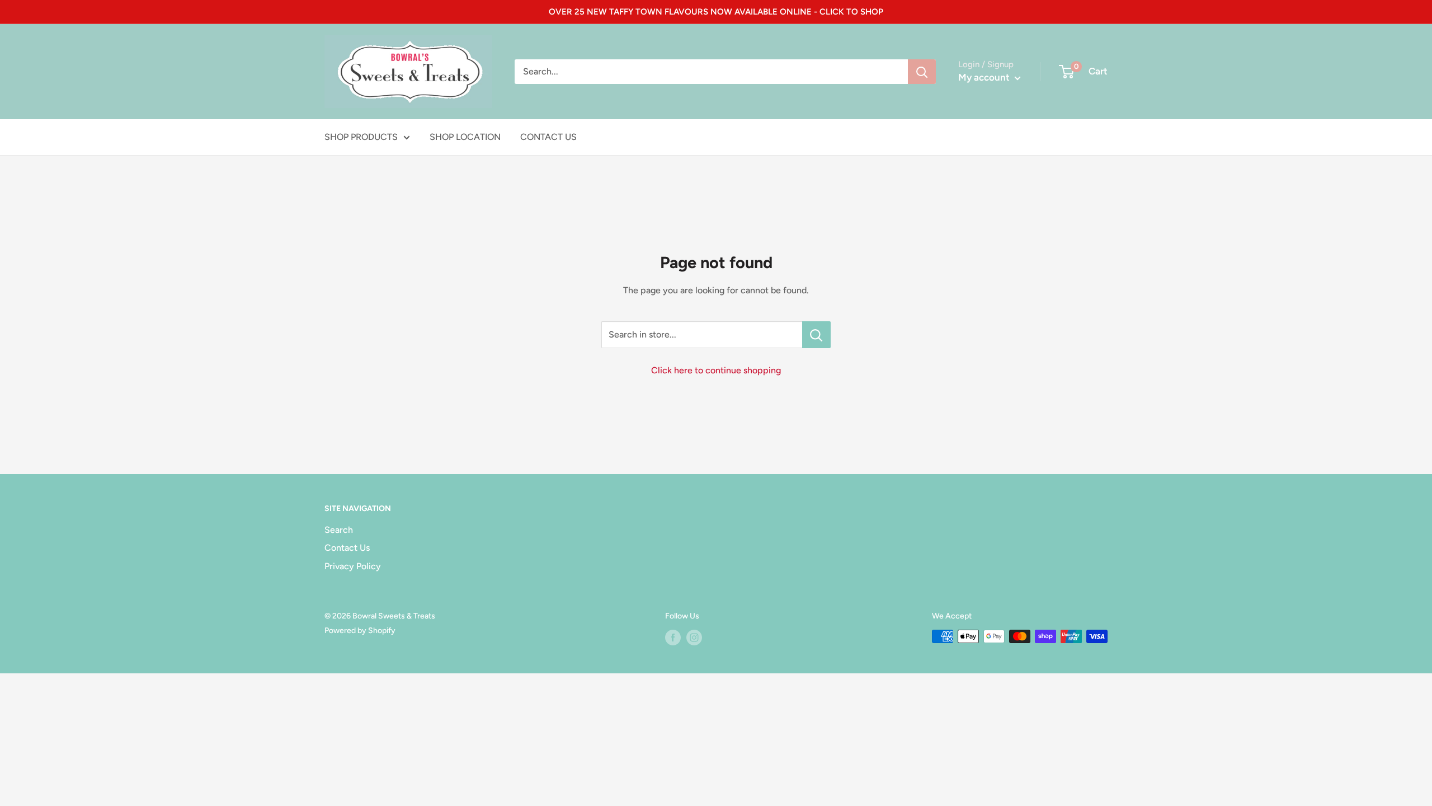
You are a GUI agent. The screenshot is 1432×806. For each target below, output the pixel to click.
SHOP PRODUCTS (361, 137)
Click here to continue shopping (716, 370)
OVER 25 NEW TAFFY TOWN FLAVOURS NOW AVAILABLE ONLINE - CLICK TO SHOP (716, 12)
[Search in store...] (816, 334)
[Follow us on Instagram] (694, 637)
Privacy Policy (352, 566)
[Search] (922, 71)
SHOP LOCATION (465, 137)
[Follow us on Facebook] (673, 637)
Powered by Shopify (359, 630)
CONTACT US (548, 137)
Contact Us (347, 547)
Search (338, 529)
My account (985, 77)
